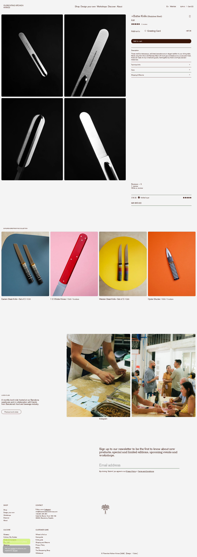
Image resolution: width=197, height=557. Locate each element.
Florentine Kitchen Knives (111, 553)
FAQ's (38, 548)
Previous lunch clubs (11, 412)
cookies (12, 548)
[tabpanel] (161, 200)
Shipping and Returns (43, 542)
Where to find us (41, 534)
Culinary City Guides (10, 537)
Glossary (6, 534)
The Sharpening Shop (43, 550)
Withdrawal (39, 553)
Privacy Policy (131, 471)
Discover (112, 6)
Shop (77, 6)
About (119, 6)
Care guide (39, 537)
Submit (174, 465)
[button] (190, 6)
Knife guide (39, 540)
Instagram (103, 419)
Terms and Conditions (146, 471)
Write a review (137, 188)
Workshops (102, 6)
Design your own (88, 6)
